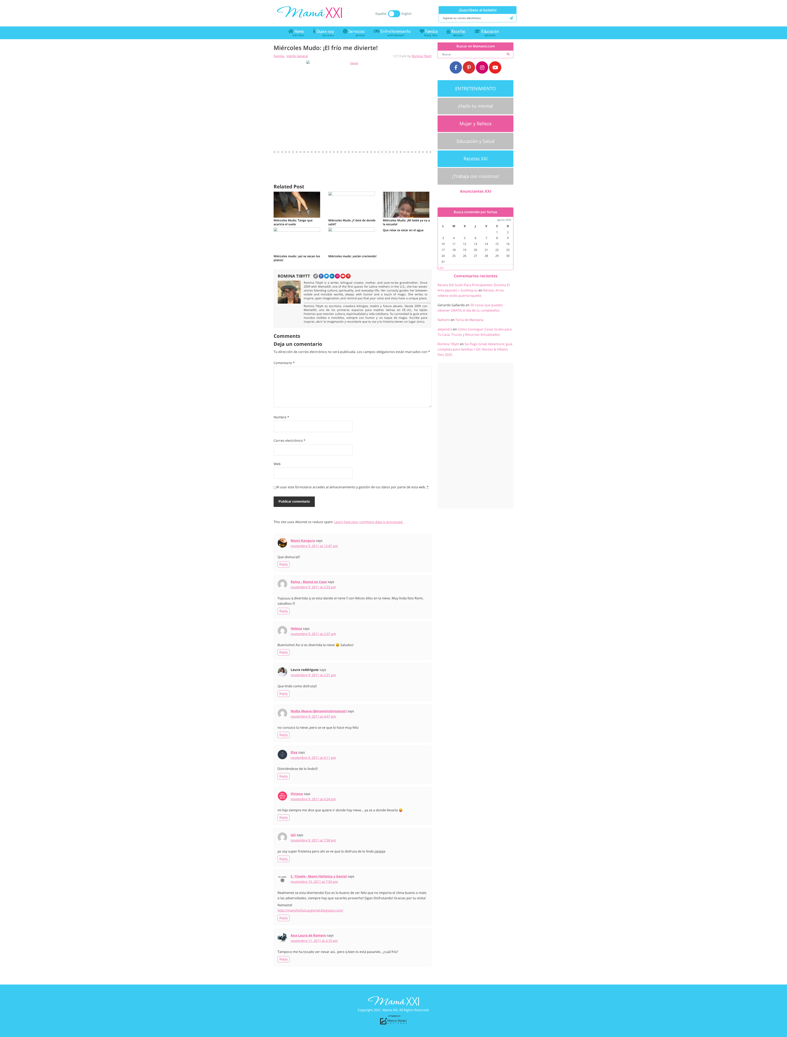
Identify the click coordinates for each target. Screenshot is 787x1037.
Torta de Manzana (469, 320)
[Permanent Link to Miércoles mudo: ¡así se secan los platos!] (297, 240)
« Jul (441, 268)
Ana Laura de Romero (308, 935)
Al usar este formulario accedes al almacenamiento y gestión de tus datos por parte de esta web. (352, 487)
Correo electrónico (289, 440)
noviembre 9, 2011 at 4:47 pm (313, 716)
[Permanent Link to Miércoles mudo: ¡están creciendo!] (351, 240)
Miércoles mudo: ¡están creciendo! (352, 256)
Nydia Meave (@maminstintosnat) (319, 711)
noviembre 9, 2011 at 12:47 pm (314, 546)
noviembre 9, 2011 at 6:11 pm (313, 757)
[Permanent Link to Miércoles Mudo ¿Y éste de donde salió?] (351, 204)
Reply (283, 564)
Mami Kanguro (303, 540)
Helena (296, 628)
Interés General (297, 56)
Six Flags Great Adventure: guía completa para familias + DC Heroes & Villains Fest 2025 (475, 349)
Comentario (284, 363)
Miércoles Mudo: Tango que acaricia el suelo (293, 222)
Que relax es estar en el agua (403, 230)
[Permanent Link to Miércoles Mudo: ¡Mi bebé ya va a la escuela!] (406, 204)
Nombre (281, 417)
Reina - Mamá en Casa (309, 581)
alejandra (445, 329)
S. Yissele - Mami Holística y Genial (319, 876)
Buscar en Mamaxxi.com (475, 46)
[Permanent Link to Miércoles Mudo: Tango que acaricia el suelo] (297, 204)
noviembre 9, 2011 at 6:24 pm (313, 799)
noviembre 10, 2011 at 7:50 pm (314, 881)
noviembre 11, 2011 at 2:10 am (314, 940)
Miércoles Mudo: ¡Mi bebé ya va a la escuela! (406, 222)
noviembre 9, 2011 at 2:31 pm (313, 675)
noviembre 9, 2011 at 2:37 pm (313, 634)
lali (293, 835)
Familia (279, 56)
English (406, 13)
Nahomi (444, 320)
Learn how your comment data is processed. (368, 522)
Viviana (297, 793)
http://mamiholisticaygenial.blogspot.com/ (310, 910)
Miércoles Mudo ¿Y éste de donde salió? (351, 222)
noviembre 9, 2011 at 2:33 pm (313, 587)
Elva (294, 752)
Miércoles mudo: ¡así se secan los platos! (297, 258)
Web (277, 464)
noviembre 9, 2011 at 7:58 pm (313, 840)
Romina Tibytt (421, 56)
